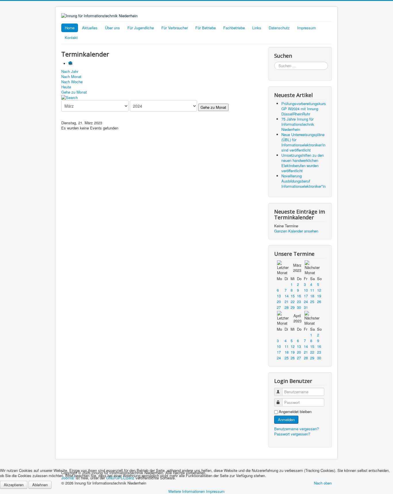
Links (256, 27)
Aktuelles (90, 27)
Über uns (112, 27)
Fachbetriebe (234, 27)
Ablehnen (40, 484)
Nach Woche (72, 81)
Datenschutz (279, 27)
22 (293, 301)
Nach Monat (71, 76)
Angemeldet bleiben (295, 411)
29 (293, 307)
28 (287, 307)
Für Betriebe (205, 27)
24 (306, 301)
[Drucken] (70, 63)
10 (306, 290)
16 (299, 296)
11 (312, 290)
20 (279, 301)
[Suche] (69, 97)
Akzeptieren (14, 484)
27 (279, 307)
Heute (66, 87)
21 (287, 301)
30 (299, 307)
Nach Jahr (69, 71)
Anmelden (286, 419)
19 (319, 296)
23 (299, 301)
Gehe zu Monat (74, 92)
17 (306, 296)
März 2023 (297, 267)
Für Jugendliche (140, 27)
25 (312, 301)
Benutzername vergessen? (296, 428)
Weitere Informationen (186, 491)
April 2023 (297, 318)
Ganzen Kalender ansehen (296, 231)
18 (312, 296)
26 (319, 301)
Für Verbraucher (174, 27)
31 (306, 307)
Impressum (306, 27)
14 (287, 296)
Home (70, 27)
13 (279, 296)
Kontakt (71, 37)
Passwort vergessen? (292, 434)
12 (319, 290)
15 (293, 296)
